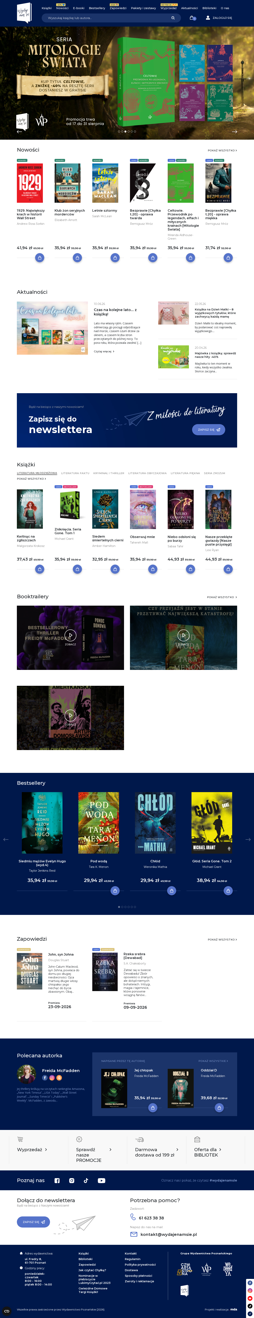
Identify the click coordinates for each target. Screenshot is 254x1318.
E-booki (78, 8)
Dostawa (131, 1270)
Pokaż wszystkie (212, 1060)
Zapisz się (206, 429)
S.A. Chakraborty (135, 963)
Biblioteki (209, 8)
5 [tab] (132, 132)
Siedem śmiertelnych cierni (107, 538)
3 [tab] (125, 132)
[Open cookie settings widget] (7, 1311)
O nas (225, 8)
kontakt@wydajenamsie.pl (168, 1234)
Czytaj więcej (103, 351)
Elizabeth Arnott (66, 220)
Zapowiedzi (118, 8)
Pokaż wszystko (221, 150)
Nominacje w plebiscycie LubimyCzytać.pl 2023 (95, 1279)
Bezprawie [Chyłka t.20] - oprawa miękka (220, 214)
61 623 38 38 (151, 1218)
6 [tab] (135, 132)
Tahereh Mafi (139, 542)
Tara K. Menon (99, 867)
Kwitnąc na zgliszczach (26, 538)
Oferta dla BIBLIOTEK (206, 1152)
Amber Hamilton (103, 546)
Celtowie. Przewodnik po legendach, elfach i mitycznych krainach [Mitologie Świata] (183, 220)
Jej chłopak (143, 1070)
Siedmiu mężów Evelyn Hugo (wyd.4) (42, 863)
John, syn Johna (61, 954)
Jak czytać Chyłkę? (92, 1270)
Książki (47, 8)
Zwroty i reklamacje (139, 1281)
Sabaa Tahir (175, 546)
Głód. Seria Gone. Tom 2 (212, 861)
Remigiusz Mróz (141, 224)
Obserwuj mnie (142, 537)
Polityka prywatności (140, 1264)
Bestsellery (97, 8)
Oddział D (209, 1070)
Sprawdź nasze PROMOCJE (88, 1155)
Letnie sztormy (104, 210)
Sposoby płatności (138, 1276)
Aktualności (189, 8)
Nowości (62, 8)
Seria (134, 160)
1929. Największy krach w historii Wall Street (31, 214)
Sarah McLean (102, 216)
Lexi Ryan (212, 550)
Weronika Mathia (155, 867)
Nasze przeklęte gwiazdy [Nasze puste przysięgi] (218, 540)
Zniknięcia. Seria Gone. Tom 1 (68, 531)
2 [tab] (122, 132)
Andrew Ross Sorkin (30, 224)
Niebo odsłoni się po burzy (182, 539)
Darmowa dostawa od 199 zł (154, 1152)
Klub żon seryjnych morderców (70, 212)
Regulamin (132, 1259)
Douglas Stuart (58, 960)
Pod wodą (98, 861)
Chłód (155, 861)
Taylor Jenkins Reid (42, 870)
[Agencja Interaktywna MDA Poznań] (233, 1309)
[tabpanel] (127, 83)
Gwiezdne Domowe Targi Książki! (93, 1290)
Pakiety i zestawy (143, 8)
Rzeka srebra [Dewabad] (134, 956)
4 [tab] (129, 132)
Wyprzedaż (169, 8)
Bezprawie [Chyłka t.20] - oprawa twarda (145, 214)
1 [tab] (119, 132)
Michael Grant (64, 539)
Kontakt (131, 1253)
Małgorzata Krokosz (31, 546)
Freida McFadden (61, 1070)
